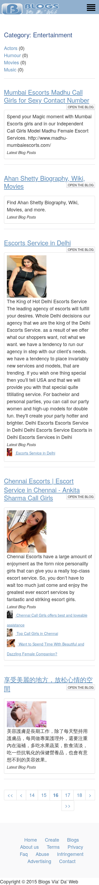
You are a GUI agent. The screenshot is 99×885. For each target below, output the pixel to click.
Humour (12, 55)
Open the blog (80, 107)
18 (79, 794)
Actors (10, 47)
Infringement (70, 853)
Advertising (39, 860)
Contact (67, 860)
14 (32, 794)
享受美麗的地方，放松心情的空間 (48, 684)
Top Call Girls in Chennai (37, 633)
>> (68, 805)
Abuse (42, 853)
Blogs (73, 839)
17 (67, 794)
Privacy (75, 846)
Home (30, 839)
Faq (24, 853)
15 (43, 794)
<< (10, 794)
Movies (11, 62)
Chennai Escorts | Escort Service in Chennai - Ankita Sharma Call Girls (42, 489)
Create (52, 839)
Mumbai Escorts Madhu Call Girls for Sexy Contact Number (46, 96)
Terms (53, 846)
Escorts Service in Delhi (37, 242)
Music (10, 69)
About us (29, 846)
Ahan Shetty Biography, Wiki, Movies (44, 181)
